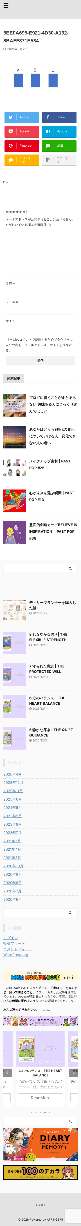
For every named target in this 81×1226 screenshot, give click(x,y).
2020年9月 (12, 874)
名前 (10, 283)
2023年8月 (12, 824)
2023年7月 (12, 832)
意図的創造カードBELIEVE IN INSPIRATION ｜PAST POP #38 (53, 531)
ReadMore (40, 1097)
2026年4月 (12, 774)
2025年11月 (13, 791)
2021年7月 (12, 841)
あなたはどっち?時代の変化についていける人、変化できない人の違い (52, 436)
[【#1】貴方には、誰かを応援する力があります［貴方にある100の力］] (40, 1176)
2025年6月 (12, 799)
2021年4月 (12, 849)
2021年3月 (12, 857)
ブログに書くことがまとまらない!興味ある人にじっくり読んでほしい (53, 404)
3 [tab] (40, 1112)
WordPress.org (15, 954)
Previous (7, 1073)
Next (73, 1073)
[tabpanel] (40, 1069)
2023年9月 (12, 816)
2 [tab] (36, 1112)
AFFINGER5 (55, 1219)
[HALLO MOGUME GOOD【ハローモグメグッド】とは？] (40, 977)
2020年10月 (13, 866)
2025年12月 (13, 782)
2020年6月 (12, 899)
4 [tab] (45, 1112)
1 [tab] (31, 1112)
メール (12, 302)
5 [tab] (49, 1112)
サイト (10, 321)
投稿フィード (14, 943)
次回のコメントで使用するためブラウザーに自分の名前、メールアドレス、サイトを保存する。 (39, 344)
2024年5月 (12, 807)
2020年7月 (12, 891)
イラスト (40, 1205)
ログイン (10, 937)
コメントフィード (17, 949)
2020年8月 (12, 882)
